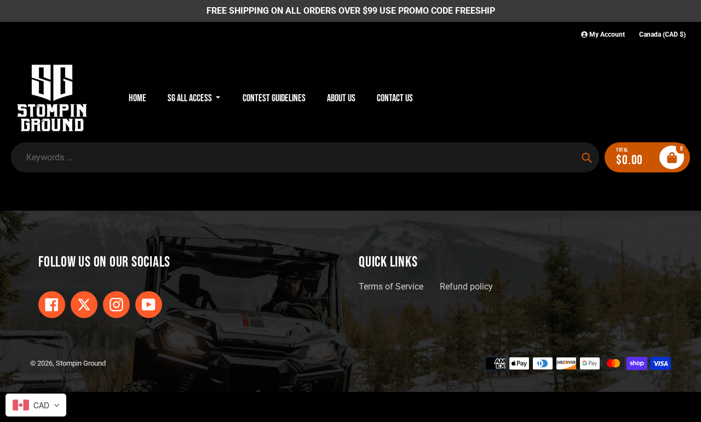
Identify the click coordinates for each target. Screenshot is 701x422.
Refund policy (466, 286)
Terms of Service (391, 286)
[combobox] (35, 405)
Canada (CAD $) (662, 34)
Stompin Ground (81, 363)
